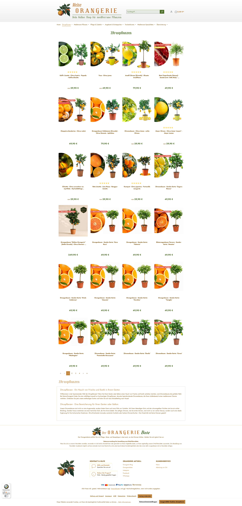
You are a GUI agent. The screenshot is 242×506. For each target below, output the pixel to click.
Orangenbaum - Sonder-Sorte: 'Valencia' (137, 243)
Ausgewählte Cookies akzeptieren (172, 502)
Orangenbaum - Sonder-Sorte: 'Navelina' (137, 299)
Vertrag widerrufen (145, 496)
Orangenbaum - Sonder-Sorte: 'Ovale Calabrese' (73, 299)
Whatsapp (126, 476)
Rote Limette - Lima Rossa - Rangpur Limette (105, 188)
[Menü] (9, 484)
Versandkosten (115, 489)
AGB (114, 496)
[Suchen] (162, 12)
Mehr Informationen (124, 502)
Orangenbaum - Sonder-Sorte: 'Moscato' (105, 299)
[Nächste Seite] (83, 373)
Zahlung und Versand (97, 496)
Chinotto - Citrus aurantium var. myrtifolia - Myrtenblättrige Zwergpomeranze (73, 188)
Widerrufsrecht (131, 496)
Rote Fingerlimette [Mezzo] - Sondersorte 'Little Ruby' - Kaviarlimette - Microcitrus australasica (168, 76)
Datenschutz (121, 496)
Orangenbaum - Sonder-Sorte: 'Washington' (73, 354)
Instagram (126, 470)
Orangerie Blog (128, 465)
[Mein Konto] (171, 12)
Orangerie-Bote (127, 467)
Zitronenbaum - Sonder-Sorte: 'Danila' (137, 353)
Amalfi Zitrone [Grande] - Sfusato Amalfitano (137, 76)
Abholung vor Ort (161, 467)
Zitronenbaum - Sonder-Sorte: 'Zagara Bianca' (168, 188)
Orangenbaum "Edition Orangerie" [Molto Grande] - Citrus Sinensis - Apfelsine (73, 243)
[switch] (6, 496)
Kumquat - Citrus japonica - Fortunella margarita (137, 188)
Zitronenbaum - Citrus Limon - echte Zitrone (137, 132)
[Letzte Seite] (87, 373)
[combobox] (143, 12)
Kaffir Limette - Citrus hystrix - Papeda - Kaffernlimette (73, 76)
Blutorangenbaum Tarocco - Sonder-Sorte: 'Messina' (168, 243)
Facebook (126, 473)
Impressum (108, 496)
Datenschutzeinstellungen (148, 502)
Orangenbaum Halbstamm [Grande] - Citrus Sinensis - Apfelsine (105, 132)
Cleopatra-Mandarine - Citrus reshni (73, 131)
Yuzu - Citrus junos (105, 75)
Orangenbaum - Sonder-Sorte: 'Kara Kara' (105, 243)
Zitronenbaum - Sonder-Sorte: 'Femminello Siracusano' (105, 354)
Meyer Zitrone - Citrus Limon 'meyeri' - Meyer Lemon (169, 132)
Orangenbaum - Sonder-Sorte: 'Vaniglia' (168, 299)
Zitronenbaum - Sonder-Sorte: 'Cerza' (169, 353)
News (157, 465)
